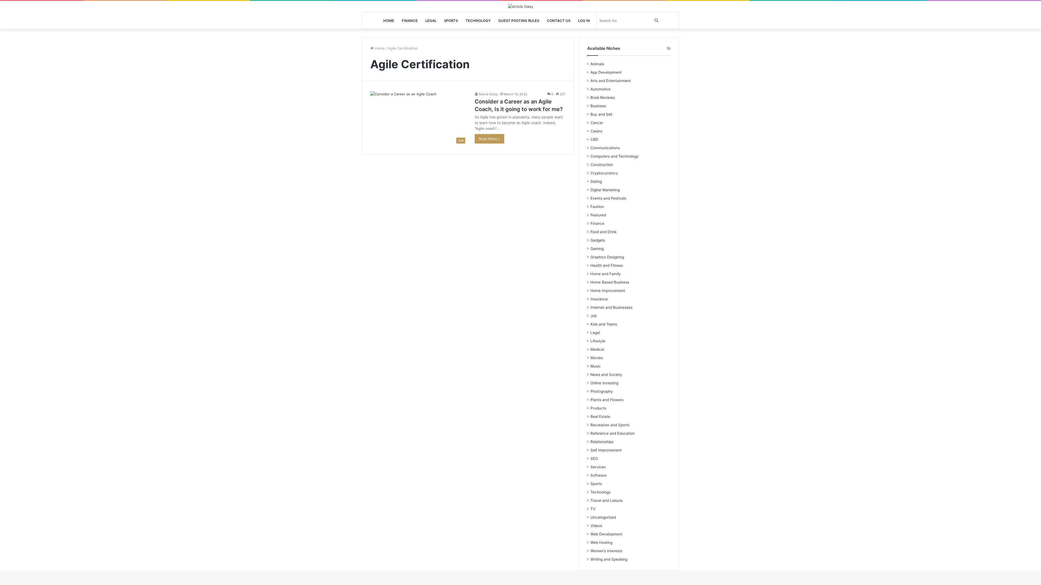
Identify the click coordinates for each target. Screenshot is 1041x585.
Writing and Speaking (608, 559)
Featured (598, 215)
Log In (584, 20)
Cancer (596, 123)
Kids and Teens (603, 324)
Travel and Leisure (606, 500)
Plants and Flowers (607, 400)
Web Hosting (601, 542)
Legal (430, 20)
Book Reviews (602, 97)
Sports (451, 20)
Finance (410, 20)
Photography (601, 391)
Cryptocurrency (604, 173)
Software (598, 475)
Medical (597, 349)
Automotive (600, 89)
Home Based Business (609, 282)
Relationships (601, 442)
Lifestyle (597, 341)
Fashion (597, 206)
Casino (596, 131)
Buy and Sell (601, 114)
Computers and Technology (614, 156)
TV (592, 509)
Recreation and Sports (609, 425)
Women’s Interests (606, 551)
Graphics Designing (607, 257)
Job (593, 316)
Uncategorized (603, 517)
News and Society (606, 374)
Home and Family (605, 274)
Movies (596, 358)
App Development (606, 72)
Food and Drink (603, 232)
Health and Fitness (606, 265)
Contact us (558, 20)
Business (598, 106)
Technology (478, 20)
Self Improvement (606, 450)
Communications (605, 148)
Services (598, 467)
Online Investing (604, 383)
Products (598, 408)
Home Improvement (607, 290)
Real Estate (600, 416)
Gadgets (597, 240)
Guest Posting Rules (518, 20)
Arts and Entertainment (610, 81)
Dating (596, 181)
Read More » (489, 138)
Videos (596, 526)
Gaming (597, 248)
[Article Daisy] (520, 6)
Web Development (606, 534)
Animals (597, 64)
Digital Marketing (605, 190)
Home (388, 20)
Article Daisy (488, 94)
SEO (594, 458)
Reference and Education (612, 433)
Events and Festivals (608, 198)
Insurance (599, 299)
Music (595, 366)
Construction (601, 164)
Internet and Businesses (611, 307)
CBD (594, 139)
